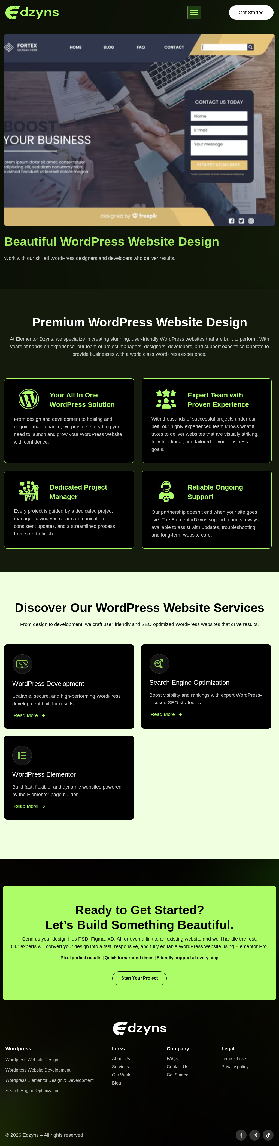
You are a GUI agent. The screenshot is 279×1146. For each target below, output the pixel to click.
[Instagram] (254, 1135)
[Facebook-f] (241, 1135)
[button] (194, 12)
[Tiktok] (268, 1135)
